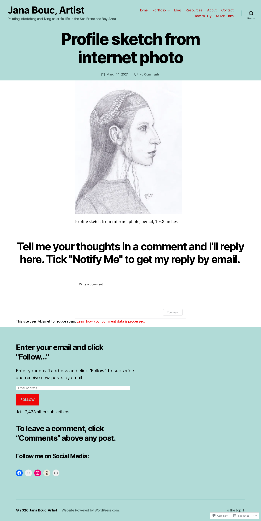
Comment (173, 312)
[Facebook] (19, 473)
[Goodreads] (46, 473)
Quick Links (225, 16)
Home (143, 10)
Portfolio (159, 10)
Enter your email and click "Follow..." (59, 352)
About (212, 10)
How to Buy (202, 16)
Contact (227, 10)
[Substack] (56, 473)
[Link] (28, 473)
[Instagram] (37, 473)
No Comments (149, 74)
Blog (177, 10)
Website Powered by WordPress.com (90, 510)
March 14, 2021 (117, 74)
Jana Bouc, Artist (46, 10)
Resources (194, 10)
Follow (27, 400)
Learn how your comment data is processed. (111, 321)
